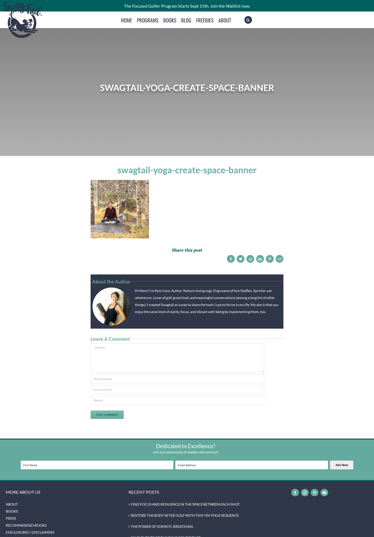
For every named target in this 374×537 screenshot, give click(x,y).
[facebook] (295, 492)
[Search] (248, 20)
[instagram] (305, 492)
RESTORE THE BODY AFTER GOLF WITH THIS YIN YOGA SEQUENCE (185, 515)
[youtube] (324, 492)
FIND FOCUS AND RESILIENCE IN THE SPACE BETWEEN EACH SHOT (185, 504)
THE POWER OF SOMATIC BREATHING (162, 526)
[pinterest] (314, 492)
